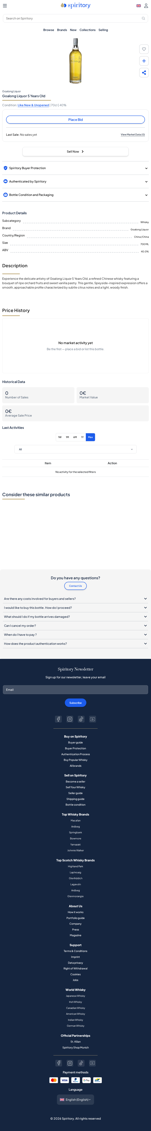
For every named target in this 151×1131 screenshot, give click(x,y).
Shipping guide (75, 798)
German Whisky (75, 1025)
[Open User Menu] (146, 5)
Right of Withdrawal (75, 968)
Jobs (75, 980)
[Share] (144, 72)
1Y (82, 437)
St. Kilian (76, 1041)
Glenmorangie (75, 896)
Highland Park (75, 866)
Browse (48, 30)
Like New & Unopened (33, 105)
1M (67, 437)
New (73, 30)
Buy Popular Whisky (75, 759)
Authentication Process (75, 754)
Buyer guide (75, 742)
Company (75, 923)
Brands (62, 30)
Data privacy (75, 962)
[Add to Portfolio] (144, 61)
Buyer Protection (75, 748)
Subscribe (75, 702)
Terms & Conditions (75, 951)
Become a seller (75, 781)
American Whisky (75, 1013)
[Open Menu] (5, 5)
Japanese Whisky (75, 995)
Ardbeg (75, 826)
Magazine (75, 935)
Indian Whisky (75, 1019)
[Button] (58, 719)
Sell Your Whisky (75, 787)
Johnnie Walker (75, 850)
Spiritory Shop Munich (75, 1047)
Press (75, 929)
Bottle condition (75, 804)
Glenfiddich (75, 878)
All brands (75, 765)
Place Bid (75, 119)
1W (60, 437)
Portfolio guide (75, 918)
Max (90, 437)
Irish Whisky (75, 1001)
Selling (103, 30)
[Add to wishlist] (144, 49)
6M (75, 437)
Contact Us (75, 585)
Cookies (75, 974)
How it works (75, 912)
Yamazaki (75, 844)
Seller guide (75, 793)
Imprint (75, 956)
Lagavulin (75, 884)
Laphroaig (75, 872)
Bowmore (75, 838)
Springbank (75, 832)
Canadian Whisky (75, 1007)
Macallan (75, 820)
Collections (88, 30)
